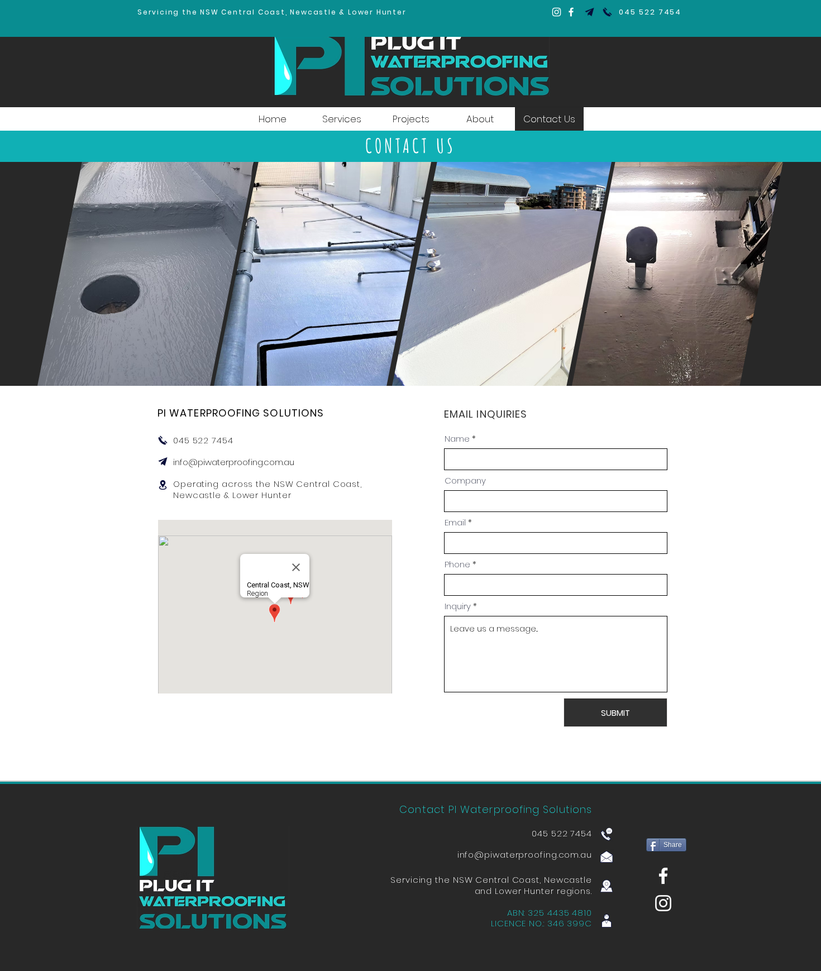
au (586, 854)
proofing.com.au (261, 462)
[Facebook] (571, 12)
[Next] (759, 273)
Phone (457, 564)
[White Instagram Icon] (663, 903)
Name (457, 438)
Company (465, 480)
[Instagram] (556, 12)
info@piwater (200, 462)
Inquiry (458, 606)
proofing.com (548, 854)
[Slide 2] (410, 363)
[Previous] (61, 273)
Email (455, 522)
